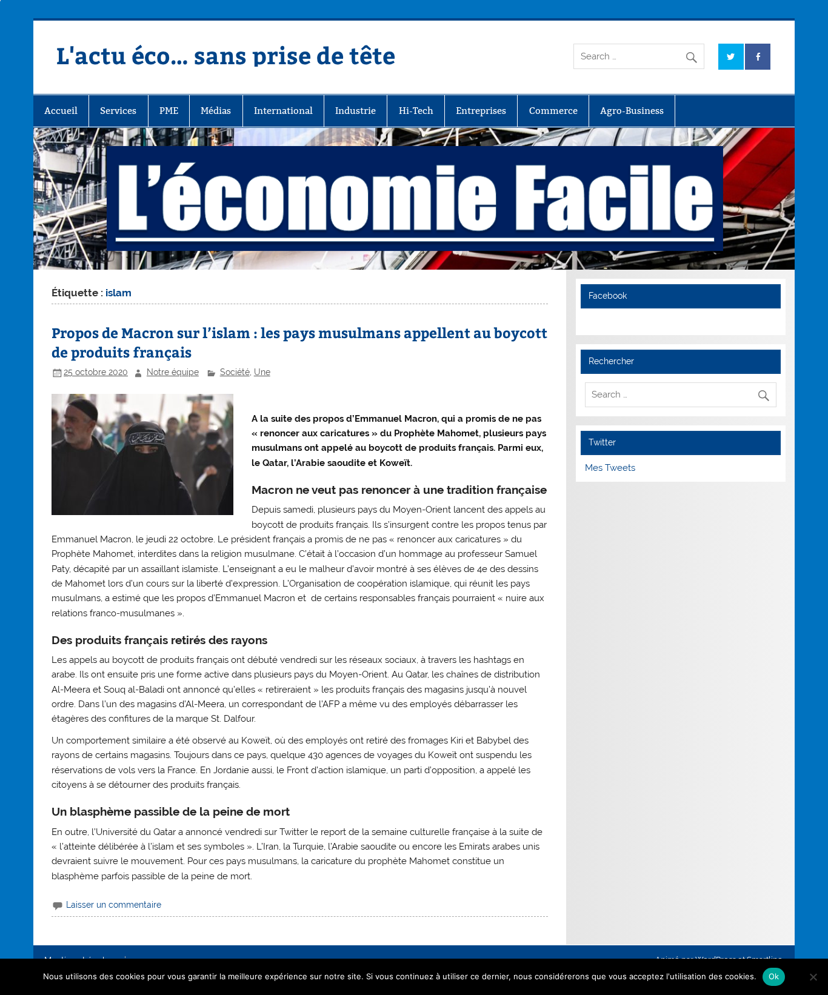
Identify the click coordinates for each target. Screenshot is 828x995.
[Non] (813, 977)
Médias (216, 110)
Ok (774, 976)
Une (262, 372)
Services (118, 110)
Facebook (608, 296)
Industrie (355, 110)
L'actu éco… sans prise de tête (225, 54)
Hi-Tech (416, 110)
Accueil (61, 110)
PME (168, 110)
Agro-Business (632, 110)
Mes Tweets (610, 467)
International (283, 110)
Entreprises (481, 110)
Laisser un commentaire (113, 905)
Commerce (553, 110)
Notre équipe (173, 372)
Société (235, 372)
